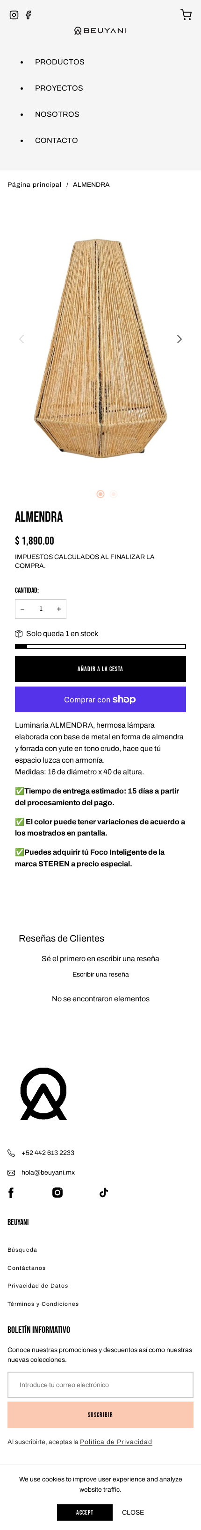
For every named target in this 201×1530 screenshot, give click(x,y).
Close (133, 1512)
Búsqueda (22, 1250)
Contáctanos (26, 1268)
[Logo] (100, 1097)
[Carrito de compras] (186, 15)
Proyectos (59, 88)
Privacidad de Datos (37, 1285)
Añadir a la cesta (100, 669)
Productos (60, 62)
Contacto (56, 140)
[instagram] (57, 1193)
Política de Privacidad (116, 1441)
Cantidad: (27, 590)
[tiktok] (103, 1193)
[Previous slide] (21, 339)
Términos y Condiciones (43, 1304)
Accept (84, 1512)
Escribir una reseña (100, 974)
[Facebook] (28, 15)
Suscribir (100, 1415)
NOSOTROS (57, 114)
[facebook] (10, 1193)
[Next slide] (179, 339)
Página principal (34, 184)
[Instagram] (14, 15)
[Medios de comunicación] (100, 338)
